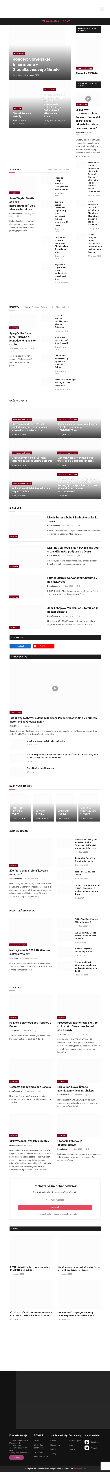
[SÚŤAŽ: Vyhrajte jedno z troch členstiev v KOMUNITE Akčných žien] (31, 1249)
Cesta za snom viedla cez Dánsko (30, 1087)
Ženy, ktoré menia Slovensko (40, 768)
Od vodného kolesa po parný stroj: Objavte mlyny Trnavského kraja (61, 244)
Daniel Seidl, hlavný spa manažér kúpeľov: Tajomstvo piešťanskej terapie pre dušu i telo (86, 843)
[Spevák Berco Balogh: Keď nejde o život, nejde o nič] (46, 382)
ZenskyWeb (17, 75)
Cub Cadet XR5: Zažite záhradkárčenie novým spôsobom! (85, 936)
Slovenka (15, 169)
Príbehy (55, 169)
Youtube (95, 1448)
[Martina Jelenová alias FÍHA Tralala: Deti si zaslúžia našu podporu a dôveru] (26, 556)
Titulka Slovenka (84, 68)
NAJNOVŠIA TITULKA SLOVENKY (87, 29)
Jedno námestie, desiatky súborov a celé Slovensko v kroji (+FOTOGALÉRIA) (77, 427)
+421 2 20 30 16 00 (19, 1448)
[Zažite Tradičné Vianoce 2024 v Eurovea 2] (64, 923)
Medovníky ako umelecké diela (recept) (61, 340)
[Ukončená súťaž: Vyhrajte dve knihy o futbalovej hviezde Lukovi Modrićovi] (79, 1294)
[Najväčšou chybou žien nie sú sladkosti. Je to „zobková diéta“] (46, 267)
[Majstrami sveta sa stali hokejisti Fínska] (17, 744)
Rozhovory (82, 104)
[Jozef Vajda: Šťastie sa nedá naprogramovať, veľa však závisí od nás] (23, 185)
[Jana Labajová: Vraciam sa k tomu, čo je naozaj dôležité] (26, 617)
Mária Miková (14, 1145)
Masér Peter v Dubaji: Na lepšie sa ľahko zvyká (72, 519)
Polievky (44, 307)
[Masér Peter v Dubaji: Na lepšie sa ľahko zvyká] (26, 526)
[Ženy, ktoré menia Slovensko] (17, 772)
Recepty (14, 307)
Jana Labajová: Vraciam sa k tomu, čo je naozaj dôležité (72, 610)
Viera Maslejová (15, 878)
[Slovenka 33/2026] (88, 53)
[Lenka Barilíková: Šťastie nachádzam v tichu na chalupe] (79, 1071)
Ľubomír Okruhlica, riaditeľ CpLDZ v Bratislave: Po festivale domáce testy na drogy (87, 889)
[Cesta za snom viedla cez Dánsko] (31, 1071)
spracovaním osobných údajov (66, 1214)
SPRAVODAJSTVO (19, 657)
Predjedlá (35, 307)
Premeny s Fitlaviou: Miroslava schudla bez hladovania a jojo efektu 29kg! (86, 966)
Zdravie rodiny (18, 831)
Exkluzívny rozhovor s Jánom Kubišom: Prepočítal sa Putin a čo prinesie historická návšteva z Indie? (88, 119)
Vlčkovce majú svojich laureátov (29, 1141)
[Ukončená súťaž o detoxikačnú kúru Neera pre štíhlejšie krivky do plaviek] (79, 1249)
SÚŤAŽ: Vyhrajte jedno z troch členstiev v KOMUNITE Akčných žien (31, 1268)
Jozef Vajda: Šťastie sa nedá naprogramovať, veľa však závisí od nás (22, 204)
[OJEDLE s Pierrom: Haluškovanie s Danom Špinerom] (46, 317)
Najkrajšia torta (18, 945)
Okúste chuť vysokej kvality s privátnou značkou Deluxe (61, 361)
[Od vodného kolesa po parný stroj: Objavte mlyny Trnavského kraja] (46, 239)
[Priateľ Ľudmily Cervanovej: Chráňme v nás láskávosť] (26, 586)
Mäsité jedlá (61, 307)
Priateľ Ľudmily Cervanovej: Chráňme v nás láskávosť (72, 579)
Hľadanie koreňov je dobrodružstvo (69, 1142)
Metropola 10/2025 (63, 812)
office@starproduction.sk (19, 1453)
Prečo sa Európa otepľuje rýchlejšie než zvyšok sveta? (61, 184)
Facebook (95, 1442)
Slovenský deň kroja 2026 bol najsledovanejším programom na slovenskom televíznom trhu (30, 427)
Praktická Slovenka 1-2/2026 (18, 810)
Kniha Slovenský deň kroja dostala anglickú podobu (31, 490)
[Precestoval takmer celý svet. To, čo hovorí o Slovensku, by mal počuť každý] (79, 1006)
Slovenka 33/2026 (87, 73)
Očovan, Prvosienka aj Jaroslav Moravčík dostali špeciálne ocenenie (32, 459)
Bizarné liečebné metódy (22, 115)
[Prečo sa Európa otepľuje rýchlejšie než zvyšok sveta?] (46, 180)
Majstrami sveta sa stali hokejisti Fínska (46, 741)
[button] (93, 9)
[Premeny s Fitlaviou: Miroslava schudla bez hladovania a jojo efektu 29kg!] (64, 966)
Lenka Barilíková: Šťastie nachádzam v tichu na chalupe (75, 1088)
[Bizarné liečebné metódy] (24, 104)
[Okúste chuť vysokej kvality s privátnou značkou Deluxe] (46, 358)
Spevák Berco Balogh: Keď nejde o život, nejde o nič (65, 382)
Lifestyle (17, 108)
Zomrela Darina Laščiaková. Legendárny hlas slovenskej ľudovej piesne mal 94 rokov (61, 213)
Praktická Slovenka (22, 910)
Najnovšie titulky (20, 786)
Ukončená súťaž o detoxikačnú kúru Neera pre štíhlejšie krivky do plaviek (79, 1268)
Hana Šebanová (19, 121)
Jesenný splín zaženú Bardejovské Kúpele (85, 859)
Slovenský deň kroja (22, 419)
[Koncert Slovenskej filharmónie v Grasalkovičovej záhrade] (40, 53)
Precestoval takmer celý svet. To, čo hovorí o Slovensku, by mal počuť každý (77, 1026)
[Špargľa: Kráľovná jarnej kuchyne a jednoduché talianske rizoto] (23, 321)
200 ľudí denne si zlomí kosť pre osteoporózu (28, 872)
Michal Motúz (81, 132)
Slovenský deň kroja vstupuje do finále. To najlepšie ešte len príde (75, 459)
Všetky (48, 169)
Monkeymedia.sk (79, 1469)
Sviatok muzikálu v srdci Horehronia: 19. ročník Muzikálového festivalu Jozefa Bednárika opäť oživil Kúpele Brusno (54, 105)
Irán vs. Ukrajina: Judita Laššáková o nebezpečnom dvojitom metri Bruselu (95, 243)
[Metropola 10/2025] (66, 807)
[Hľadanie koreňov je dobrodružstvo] (79, 1125)
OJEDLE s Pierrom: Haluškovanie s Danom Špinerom (61, 321)
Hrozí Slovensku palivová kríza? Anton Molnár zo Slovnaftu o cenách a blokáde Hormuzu (94, 213)
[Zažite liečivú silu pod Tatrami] (64, 875)
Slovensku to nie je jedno (87, 85)
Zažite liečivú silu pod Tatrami (85, 873)
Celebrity (14, 193)
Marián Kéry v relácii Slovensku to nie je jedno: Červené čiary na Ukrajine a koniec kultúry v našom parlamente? (94, 177)
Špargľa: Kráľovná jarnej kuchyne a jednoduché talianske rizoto (22, 339)
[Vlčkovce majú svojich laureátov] (31, 1125)
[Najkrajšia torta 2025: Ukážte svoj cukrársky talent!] (31, 932)
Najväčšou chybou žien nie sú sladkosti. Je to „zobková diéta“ (61, 271)
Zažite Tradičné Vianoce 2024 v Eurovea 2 (86, 920)
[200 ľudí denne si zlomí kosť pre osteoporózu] (31, 852)
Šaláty (52, 307)
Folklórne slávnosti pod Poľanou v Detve (30, 1024)
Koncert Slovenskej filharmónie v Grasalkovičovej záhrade (36, 64)
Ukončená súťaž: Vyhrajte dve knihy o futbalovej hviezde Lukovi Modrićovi (76, 1314)
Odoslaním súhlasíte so (56, 1214)
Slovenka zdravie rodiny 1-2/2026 (88, 810)
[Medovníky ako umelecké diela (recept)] (46, 339)
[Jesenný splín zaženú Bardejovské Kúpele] (64, 862)
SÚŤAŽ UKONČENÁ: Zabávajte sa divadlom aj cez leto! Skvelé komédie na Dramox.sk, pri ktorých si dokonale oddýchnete (31, 1314)
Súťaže (14, 1229)
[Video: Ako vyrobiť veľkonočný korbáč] (64, 952)
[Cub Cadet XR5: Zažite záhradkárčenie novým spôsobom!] (64, 936)
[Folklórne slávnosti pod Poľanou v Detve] (31, 1006)
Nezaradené (19, 53)
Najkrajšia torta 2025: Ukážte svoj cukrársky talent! (30, 952)
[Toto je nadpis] (86, 1441)
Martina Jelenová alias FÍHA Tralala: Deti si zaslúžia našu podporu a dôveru (73, 549)
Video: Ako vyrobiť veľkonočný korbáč (83, 950)
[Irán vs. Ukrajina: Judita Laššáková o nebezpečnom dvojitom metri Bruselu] (81, 236)
